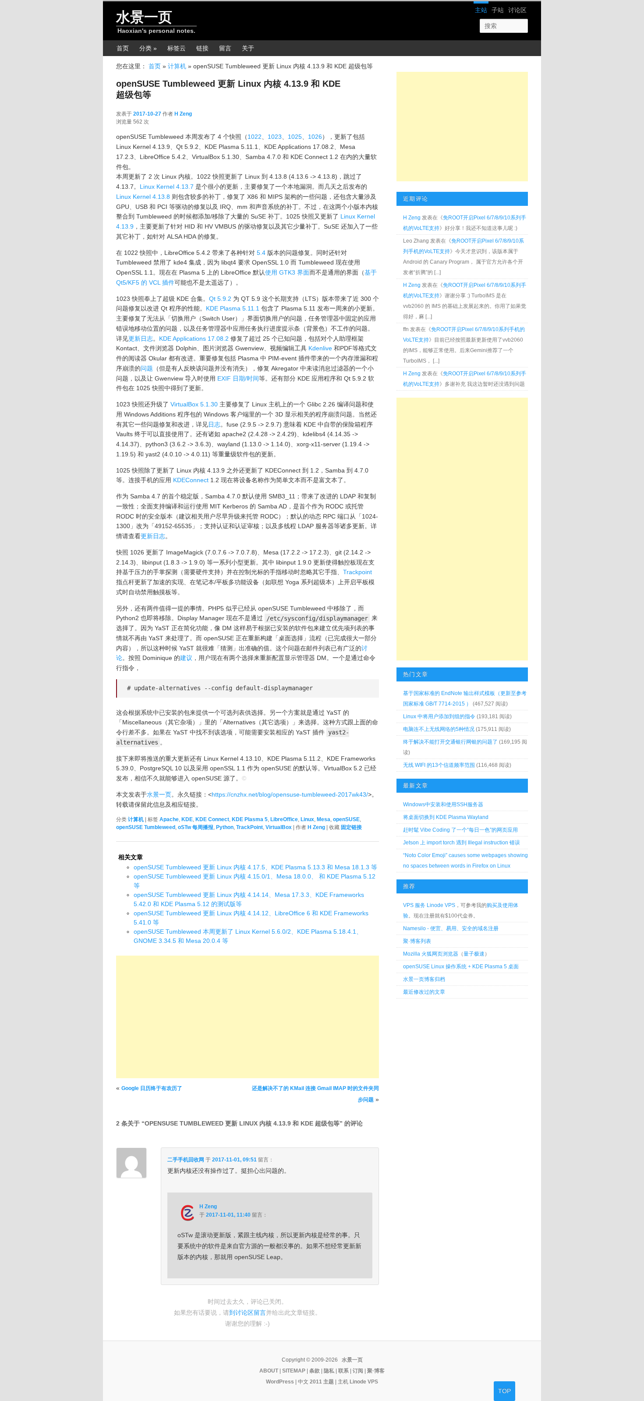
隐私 (329, 1371)
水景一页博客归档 (424, 979)
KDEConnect (191, 479)
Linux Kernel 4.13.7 (167, 186)
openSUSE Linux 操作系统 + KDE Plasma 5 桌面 (461, 966)
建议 (186, 657)
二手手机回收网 (185, 1160)
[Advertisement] (247, 1017)
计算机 (177, 66)
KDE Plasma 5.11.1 (232, 308)
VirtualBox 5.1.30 (194, 404)
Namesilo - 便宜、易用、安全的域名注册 (451, 928)
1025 (295, 136)
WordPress (280, 1382)
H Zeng (183, 114)
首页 (123, 48)
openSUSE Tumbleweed (145, 827)
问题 (147, 368)
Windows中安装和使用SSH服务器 (443, 804)
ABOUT (268, 1371)
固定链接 (351, 827)
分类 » (148, 48)
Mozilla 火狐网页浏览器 (430, 954)
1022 (255, 136)
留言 (225, 48)
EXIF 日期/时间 (238, 378)
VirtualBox (278, 827)
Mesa (323, 819)
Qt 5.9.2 (220, 298)
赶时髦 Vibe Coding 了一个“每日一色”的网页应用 (460, 830)
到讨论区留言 (247, 1312)
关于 (248, 48)
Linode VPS (364, 1382)
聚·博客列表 (417, 941)
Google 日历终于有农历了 (151, 1088)
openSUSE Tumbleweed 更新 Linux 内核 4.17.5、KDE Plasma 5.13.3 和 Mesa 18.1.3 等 (255, 867)
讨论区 (517, 10)
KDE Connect (212, 819)
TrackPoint (249, 827)
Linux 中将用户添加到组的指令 (439, 716)
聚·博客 (376, 1371)
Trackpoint (357, 571)
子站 (498, 10)
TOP (504, 1390)
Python (225, 827)
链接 (202, 48)
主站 (481, 10)
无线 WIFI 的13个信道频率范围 (439, 765)
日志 (214, 424)
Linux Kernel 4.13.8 (143, 196)
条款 (314, 1371)
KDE (187, 819)
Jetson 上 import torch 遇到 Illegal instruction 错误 (461, 843)
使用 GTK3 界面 (287, 272)
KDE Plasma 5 (250, 819)
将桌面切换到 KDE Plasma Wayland (445, 817)
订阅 (358, 1371)
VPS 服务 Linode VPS (429, 905)
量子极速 (474, 954)
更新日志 (140, 338)
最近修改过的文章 (424, 992)
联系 (343, 1371)
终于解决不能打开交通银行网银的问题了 (450, 742)
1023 (275, 136)
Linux (307, 819)
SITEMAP (293, 1371)
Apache (169, 819)
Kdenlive (320, 348)
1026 (315, 136)
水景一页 (144, 17)
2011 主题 (322, 1382)
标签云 (176, 48)
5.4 (261, 252)
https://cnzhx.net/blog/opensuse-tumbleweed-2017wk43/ (290, 794)
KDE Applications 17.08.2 (194, 338)
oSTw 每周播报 (195, 827)
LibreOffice (284, 819)
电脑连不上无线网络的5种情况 (438, 729)
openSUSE (346, 819)
